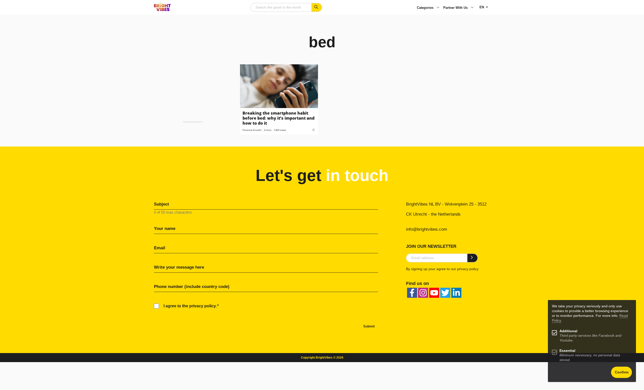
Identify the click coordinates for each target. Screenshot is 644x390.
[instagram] (423, 293)
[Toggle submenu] (437, 7)
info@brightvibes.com (426, 229)
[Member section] (313, 129)
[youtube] (434, 293)
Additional (568, 331)
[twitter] (445, 293)
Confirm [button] (621, 372)
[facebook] (412, 293)
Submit (369, 326)
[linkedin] (456, 293)
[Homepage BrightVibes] (162, 10)
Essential (567, 351)
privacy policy (467, 269)
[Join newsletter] (472, 258)
